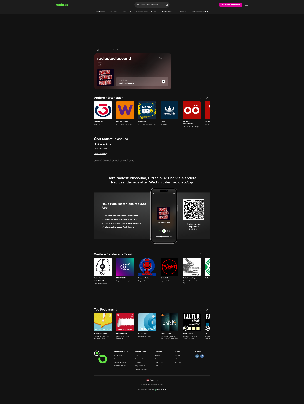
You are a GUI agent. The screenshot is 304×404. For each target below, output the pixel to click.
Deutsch (98, 160)
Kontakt (158, 355)
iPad (176, 359)
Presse (116, 359)
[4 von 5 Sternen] (103, 144)
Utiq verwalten (140, 366)
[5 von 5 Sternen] (106, 144)
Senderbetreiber (120, 366)
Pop (99, 64)
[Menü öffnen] (246, 4)
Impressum (139, 362)
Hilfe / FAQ (159, 362)
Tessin (115, 160)
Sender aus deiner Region (146, 12)
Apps (157, 359)
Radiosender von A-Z (200, 12)
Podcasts (113, 12)
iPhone (177, 355)
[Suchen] (166, 4)
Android (178, 362)
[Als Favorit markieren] (161, 58)
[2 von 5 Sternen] (98, 144)
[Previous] (200, 97)
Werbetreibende (120, 362)
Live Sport (127, 12)
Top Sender (100, 12)
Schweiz (123, 160)
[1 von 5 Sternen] (95, 144)
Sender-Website (100, 154)
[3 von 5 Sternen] (101, 144)
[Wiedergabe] (163, 81)
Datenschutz (139, 359)
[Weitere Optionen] (167, 57)
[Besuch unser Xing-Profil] (202, 356)
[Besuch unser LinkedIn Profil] (197, 356)
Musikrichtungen (168, 12)
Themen (183, 12)
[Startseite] (98, 50)
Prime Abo (158, 366)
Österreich (153, 380)
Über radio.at (119, 355)
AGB (136, 355)
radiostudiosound (126, 83)
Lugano (106, 160)
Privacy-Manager (141, 369)
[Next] (207, 97)
